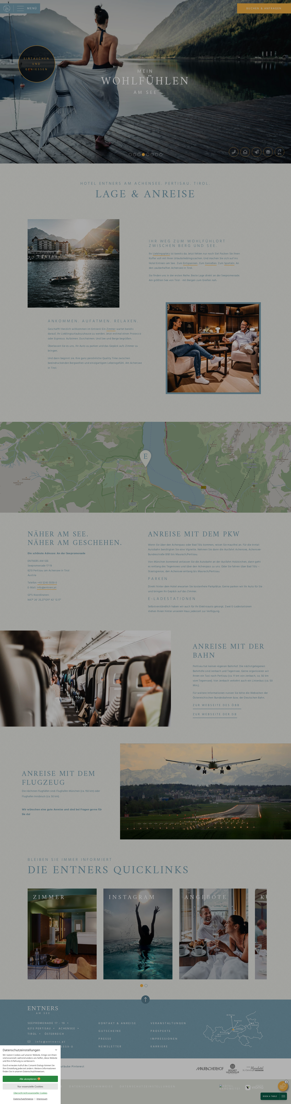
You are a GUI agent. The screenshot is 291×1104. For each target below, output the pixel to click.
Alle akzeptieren (28, 1079)
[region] (30, 1063)
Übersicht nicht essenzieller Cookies (30, 1093)
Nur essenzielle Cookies (30, 1086)
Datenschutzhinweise (23, 1098)
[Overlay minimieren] (56, 1049)
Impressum (42, 1098)
